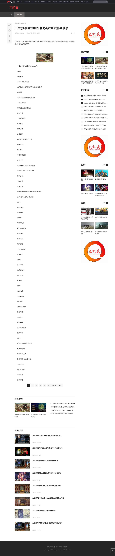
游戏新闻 (77, 1)
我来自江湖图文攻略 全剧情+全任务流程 (94, 99)
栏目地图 (64, 547)
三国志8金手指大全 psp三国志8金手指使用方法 (48, 498)
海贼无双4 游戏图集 (100, 179)
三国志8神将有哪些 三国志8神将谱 (44, 510)
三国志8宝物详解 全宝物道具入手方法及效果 (47, 448)
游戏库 (60, 1)
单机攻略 (19, 14)
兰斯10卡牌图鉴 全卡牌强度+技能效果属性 (95, 121)
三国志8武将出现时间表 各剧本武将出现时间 (47, 523)
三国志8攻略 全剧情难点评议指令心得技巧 (46, 473)
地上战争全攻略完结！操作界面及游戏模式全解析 (97, 103)
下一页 (54, 385)
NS (38, 1)
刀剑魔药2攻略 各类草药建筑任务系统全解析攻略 (97, 125)
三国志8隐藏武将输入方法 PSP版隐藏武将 (46, 485)
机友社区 (86, 1)
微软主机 (55, 1)
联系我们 (58, 547)
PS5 (21, 1)
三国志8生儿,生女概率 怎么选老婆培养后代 (46, 435)
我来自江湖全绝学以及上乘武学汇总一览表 (95, 106)
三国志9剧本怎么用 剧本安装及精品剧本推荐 (63, 407)
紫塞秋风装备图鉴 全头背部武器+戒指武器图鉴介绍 (97, 114)
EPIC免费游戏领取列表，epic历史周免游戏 (95, 95)
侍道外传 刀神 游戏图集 (87, 193)
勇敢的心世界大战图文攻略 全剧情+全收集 (95, 129)
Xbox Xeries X (27, 1)
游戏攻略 (72, 1)
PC (19, 23)
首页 (18, 1)
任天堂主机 (49, 1)
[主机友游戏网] (11, 2)
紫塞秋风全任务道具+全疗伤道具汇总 (94, 110)
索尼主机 (43, 1)
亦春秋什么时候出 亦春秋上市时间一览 (62, 410)
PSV (36, 1)
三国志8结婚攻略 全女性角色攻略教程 (45, 460)
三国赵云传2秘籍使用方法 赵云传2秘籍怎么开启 (64, 413)
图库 (82, 1)
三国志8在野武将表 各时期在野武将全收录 (63, 403)
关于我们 (52, 547)
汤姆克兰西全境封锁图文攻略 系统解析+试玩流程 (97, 118)
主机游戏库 (65, 1)
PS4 (32, 1)
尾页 (60, 385)
